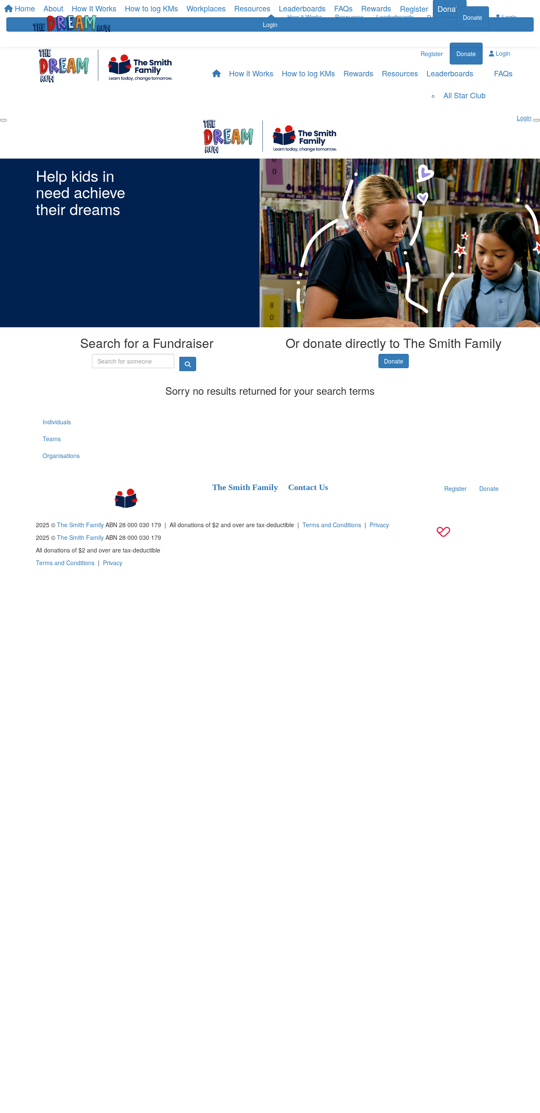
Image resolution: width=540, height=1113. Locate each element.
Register (438, 17)
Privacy (379, 524)
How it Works (304, 17)
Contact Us (308, 487)
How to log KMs (308, 72)
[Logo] (71, 23)
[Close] (536, 120)
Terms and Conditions (331, 524)
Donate (472, 17)
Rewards (358, 72)
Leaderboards (395, 17)
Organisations (61, 455)
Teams (52, 438)
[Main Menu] (3, 120)
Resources (349, 17)
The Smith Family (245, 487)
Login (508, 17)
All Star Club (464, 94)
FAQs (503, 72)
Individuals (57, 422)
